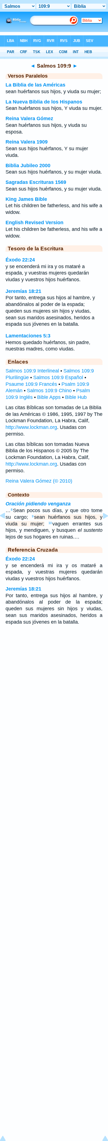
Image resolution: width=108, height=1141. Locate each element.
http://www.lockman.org (31, 427)
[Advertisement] (54, 674)
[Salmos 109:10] (101, 528)
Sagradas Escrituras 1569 (36, 182)
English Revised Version (34, 222)
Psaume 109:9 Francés (31, 384)
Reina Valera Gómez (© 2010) (39, 481)
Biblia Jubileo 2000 (28, 165)
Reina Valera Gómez (29, 118)
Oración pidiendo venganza (38, 504)
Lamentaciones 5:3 (28, 336)
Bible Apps (49, 397)
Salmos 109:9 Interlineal (32, 371)
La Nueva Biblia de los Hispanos (44, 102)
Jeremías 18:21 (23, 291)
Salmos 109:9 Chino (49, 390)
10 (50, 523)
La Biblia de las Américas (35, 85)
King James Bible (26, 199)
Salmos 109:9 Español (58, 377)
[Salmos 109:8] (7, 528)
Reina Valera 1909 (27, 142)
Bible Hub (76, 397)
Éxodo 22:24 (20, 260)
